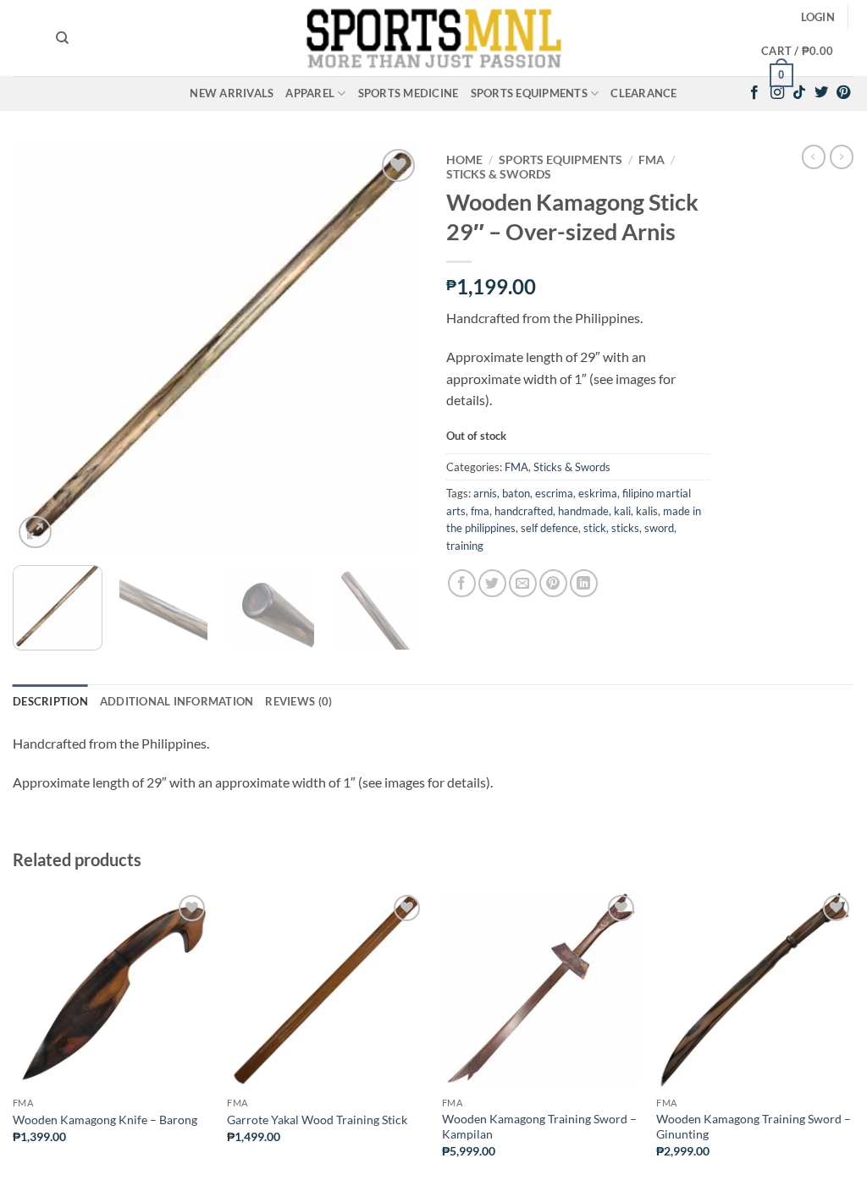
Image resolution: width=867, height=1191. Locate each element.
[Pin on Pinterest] (553, 583)
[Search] (62, 38)
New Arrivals (231, 93)
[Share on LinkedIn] (584, 583)
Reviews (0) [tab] (298, 701)
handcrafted (523, 511)
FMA (651, 160)
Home (464, 160)
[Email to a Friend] (523, 583)
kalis (647, 511)
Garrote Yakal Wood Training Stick (317, 1119)
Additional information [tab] (177, 701)
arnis (485, 493)
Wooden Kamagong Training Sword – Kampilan (539, 1126)
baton (516, 493)
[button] (818, 17)
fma (480, 511)
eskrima (597, 493)
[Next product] (814, 156)
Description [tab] (50, 701)
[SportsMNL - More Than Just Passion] (433, 38)
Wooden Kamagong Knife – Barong (105, 1119)
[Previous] (42, 348)
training (464, 545)
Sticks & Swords (498, 174)
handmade (583, 511)
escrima (554, 493)
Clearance (643, 93)
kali (622, 511)
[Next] (391, 348)
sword (659, 528)
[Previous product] (841, 156)
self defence (549, 528)
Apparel (309, 93)
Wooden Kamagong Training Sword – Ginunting (753, 1126)
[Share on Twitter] (492, 583)
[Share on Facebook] (462, 583)
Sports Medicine (408, 93)
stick (594, 528)
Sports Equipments (529, 93)
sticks (625, 528)
